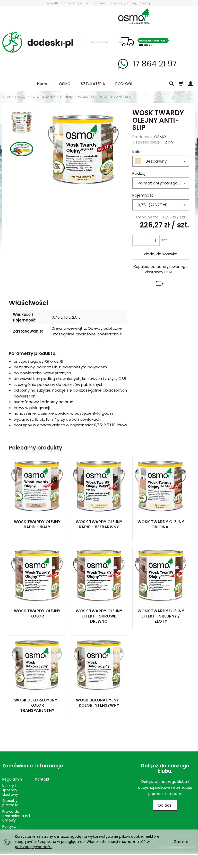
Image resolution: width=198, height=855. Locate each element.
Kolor (137, 151)
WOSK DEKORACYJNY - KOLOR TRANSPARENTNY (37, 705)
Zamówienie (16, 765)
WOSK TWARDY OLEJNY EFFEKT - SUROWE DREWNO (99, 616)
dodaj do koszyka (160, 254)
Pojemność (143, 195)
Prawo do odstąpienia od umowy (16, 816)
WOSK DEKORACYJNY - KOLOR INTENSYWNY (99, 702)
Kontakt (42, 779)
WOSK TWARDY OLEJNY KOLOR (37, 613)
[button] (160, 283)
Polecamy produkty (35, 447)
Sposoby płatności (10, 803)
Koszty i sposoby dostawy (10, 790)
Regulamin (12, 779)
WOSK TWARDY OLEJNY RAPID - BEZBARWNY (99, 524)
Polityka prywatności (13, 828)
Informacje (49, 765)
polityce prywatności (33, 846)
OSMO (65, 83)
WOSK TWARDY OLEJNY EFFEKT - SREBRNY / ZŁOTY (160, 616)
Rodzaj (138, 173)
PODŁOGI (123, 83)
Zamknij (181, 841)
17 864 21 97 (154, 63)
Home (43, 83)
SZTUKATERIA (93, 83)
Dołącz (164, 805)
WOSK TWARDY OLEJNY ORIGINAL (160, 524)
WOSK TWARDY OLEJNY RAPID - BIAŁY (37, 524)
